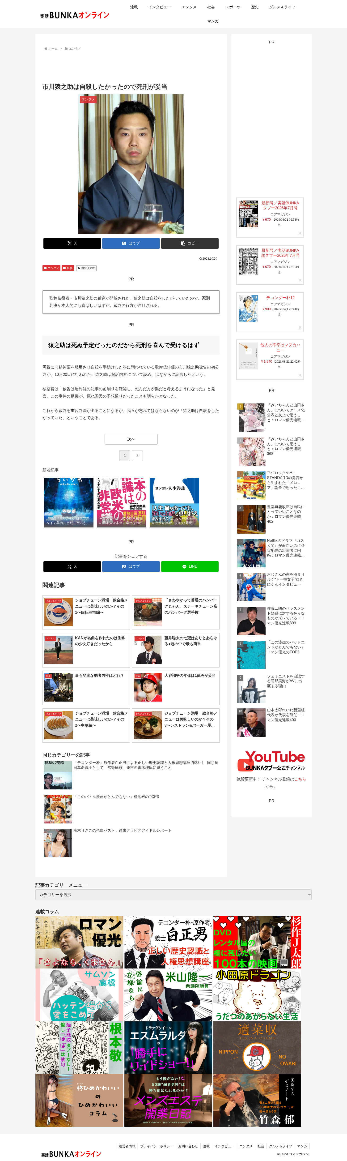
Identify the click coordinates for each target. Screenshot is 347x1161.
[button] (190, 243)
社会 (69, 268)
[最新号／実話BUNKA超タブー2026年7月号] (248, 261)
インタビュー (224, 1146)
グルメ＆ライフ (280, 1146)
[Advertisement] (131, 65)
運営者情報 (127, 1146)
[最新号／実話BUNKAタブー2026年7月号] (248, 214)
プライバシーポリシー (156, 1146)
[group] (69, 503)
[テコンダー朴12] (248, 308)
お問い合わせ (188, 1146)
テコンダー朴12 (280, 298)
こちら (300, 779)
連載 (206, 1146)
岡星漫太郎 (88, 268)
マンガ (302, 1146)
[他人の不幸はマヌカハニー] (248, 356)
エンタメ (53, 268)
